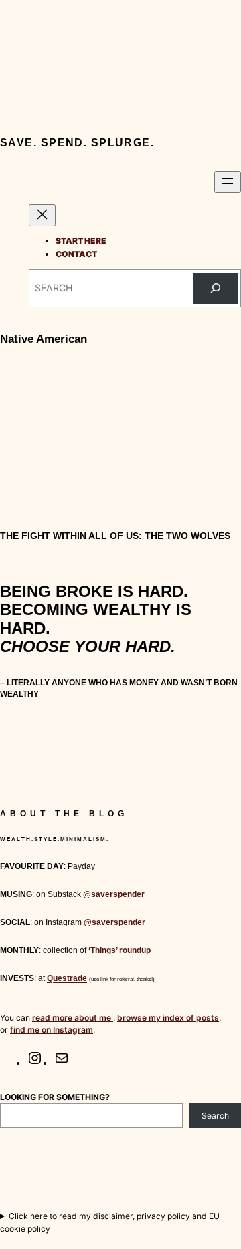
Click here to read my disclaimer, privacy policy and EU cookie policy (110, 1222)
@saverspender (114, 894)
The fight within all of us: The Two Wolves (115, 535)
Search (215, 1116)
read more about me (72, 1018)
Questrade (67, 978)
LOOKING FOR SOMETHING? (55, 1097)
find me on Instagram (51, 1030)
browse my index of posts (168, 1018)
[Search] (215, 288)
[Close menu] (42, 215)
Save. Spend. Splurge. (77, 142)
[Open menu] (227, 182)
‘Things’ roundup (119, 950)
